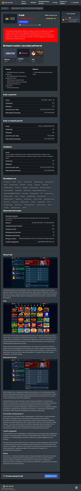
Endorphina (37, 184)
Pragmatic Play (41, 202)
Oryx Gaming (15, 202)
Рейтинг (33, 2)
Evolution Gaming (49, 193)
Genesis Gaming (41, 196)
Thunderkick (45, 184)
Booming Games (34, 193)
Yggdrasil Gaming (38, 182)
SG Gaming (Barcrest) (29, 204)
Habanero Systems (8, 199)
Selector (7, 59)
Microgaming (7, 182)
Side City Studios (34, 187)
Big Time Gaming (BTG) (46, 187)
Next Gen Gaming (13, 184)
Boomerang (25, 193)
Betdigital (25, 187)
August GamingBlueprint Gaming (12, 193)
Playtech (33, 202)
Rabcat (49, 202)
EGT (42, 193)
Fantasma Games (8, 196)
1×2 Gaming (18, 187)
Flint (33, 59)
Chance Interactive (8, 190)
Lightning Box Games (49, 199)
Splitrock (50, 204)
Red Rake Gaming (8, 187)
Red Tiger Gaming (8, 204)
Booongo (30, 184)
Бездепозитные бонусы (44, 2)
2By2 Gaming (27, 190)
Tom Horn (6, 207)
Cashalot (20, 59)
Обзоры (76, 2)
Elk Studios (23, 184)
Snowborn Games (41, 204)
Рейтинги (5, 8)
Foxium (16, 196)
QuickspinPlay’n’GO (49, 182)
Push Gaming (18, 190)
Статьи (55, 2)
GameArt (22, 196)
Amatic (5, 184)
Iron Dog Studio (27, 199)
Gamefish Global (31, 196)
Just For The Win (37, 199)
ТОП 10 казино (23, 2)
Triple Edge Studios (15, 207)
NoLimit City (7, 202)
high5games (18, 199)
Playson (20, 182)
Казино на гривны (63, 2)
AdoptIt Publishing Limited (39, 190)
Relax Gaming (18, 204)
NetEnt (14, 182)
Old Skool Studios (24, 202)
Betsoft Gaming (28, 182)
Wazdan (24, 207)
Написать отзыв (51, 476)
